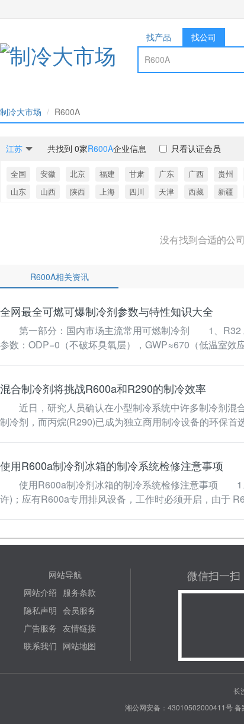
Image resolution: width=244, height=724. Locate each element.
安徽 (48, 173)
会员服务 (79, 610)
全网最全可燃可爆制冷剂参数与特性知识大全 (106, 311)
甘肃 (137, 173)
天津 (166, 191)
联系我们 (40, 646)
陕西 (77, 191)
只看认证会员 (196, 148)
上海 (107, 191)
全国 (18, 173)
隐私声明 (40, 610)
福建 (107, 173)
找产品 (158, 37)
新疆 (225, 191)
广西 (196, 173)
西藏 (196, 191)
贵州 (225, 173)
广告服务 (40, 628)
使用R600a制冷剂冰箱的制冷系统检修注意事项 (111, 465)
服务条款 (79, 592)
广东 (166, 173)
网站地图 (79, 646)
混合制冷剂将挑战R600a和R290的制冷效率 (103, 388)
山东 (18, 191)
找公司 (203, 37)
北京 (77, 173)
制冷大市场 (20, 112)
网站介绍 (40, 592)
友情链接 (79, 628)
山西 (48, 191)
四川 (137, 191)
